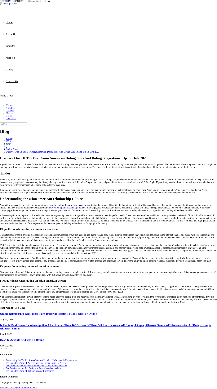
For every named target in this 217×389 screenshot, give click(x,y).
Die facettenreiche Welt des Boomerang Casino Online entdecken (36, 365)
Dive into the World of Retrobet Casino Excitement (30, 371)
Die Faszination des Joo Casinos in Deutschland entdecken (33, 368)
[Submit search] (29, 124)
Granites (10, 110)
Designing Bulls (55, 382)
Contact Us (11, 118)
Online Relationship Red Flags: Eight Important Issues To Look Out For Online (48, 313)
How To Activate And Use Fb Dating (22, 339)
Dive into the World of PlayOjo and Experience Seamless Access (36, 363)
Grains (9, 116)
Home (9, 105)
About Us (10, 108)
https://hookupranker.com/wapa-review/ (67, 207)
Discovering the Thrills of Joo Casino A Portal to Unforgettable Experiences (41, 360)
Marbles (9, 113)
